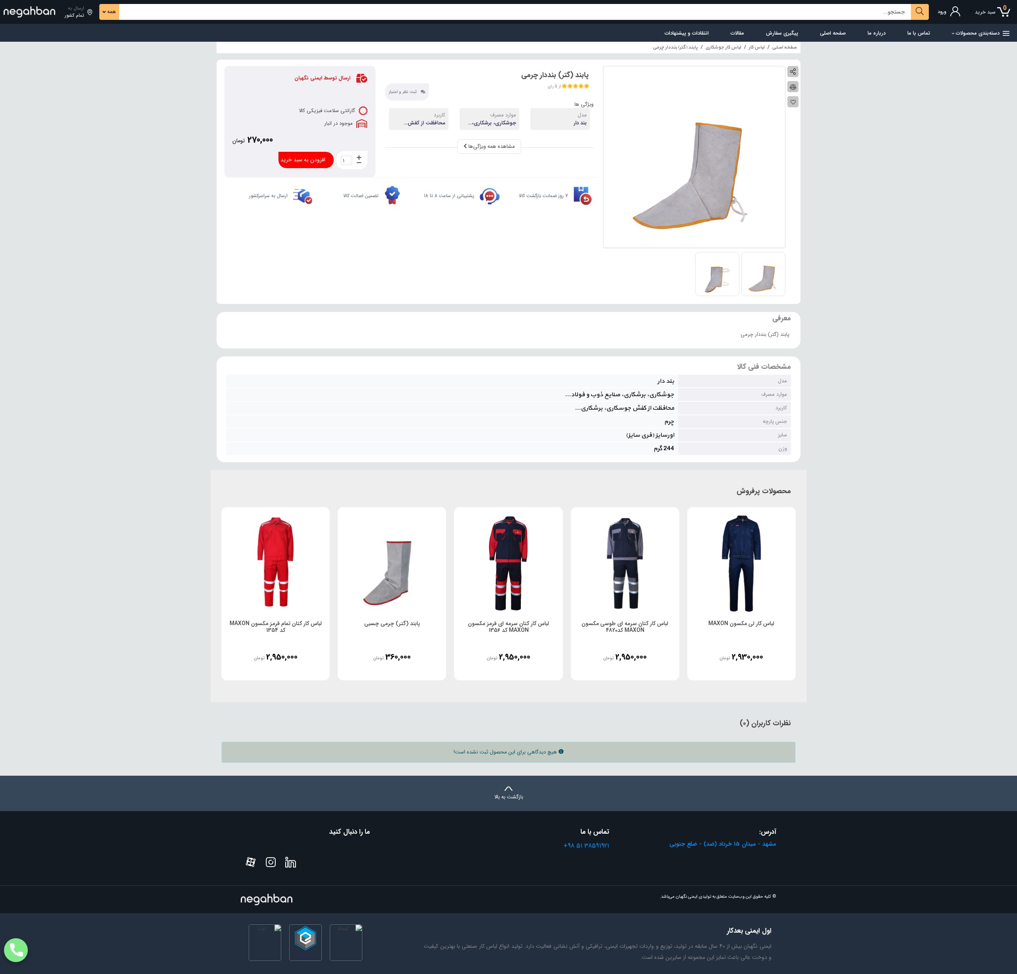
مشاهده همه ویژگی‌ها (491, 146)
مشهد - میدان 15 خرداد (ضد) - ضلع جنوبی (722, 844)
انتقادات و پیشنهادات (687, 33)
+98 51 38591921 (586, 846)
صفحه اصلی (833, 33)
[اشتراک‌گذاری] (793, 71)
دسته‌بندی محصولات (977, 33)
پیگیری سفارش (782, 33)
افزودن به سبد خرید (302, 159)
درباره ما (877, 33)
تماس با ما (918, 33)
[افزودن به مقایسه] (793, 86)
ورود (942, 11)
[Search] (920, 12)
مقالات (737, 33)
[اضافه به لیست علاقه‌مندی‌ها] (793, 101)
